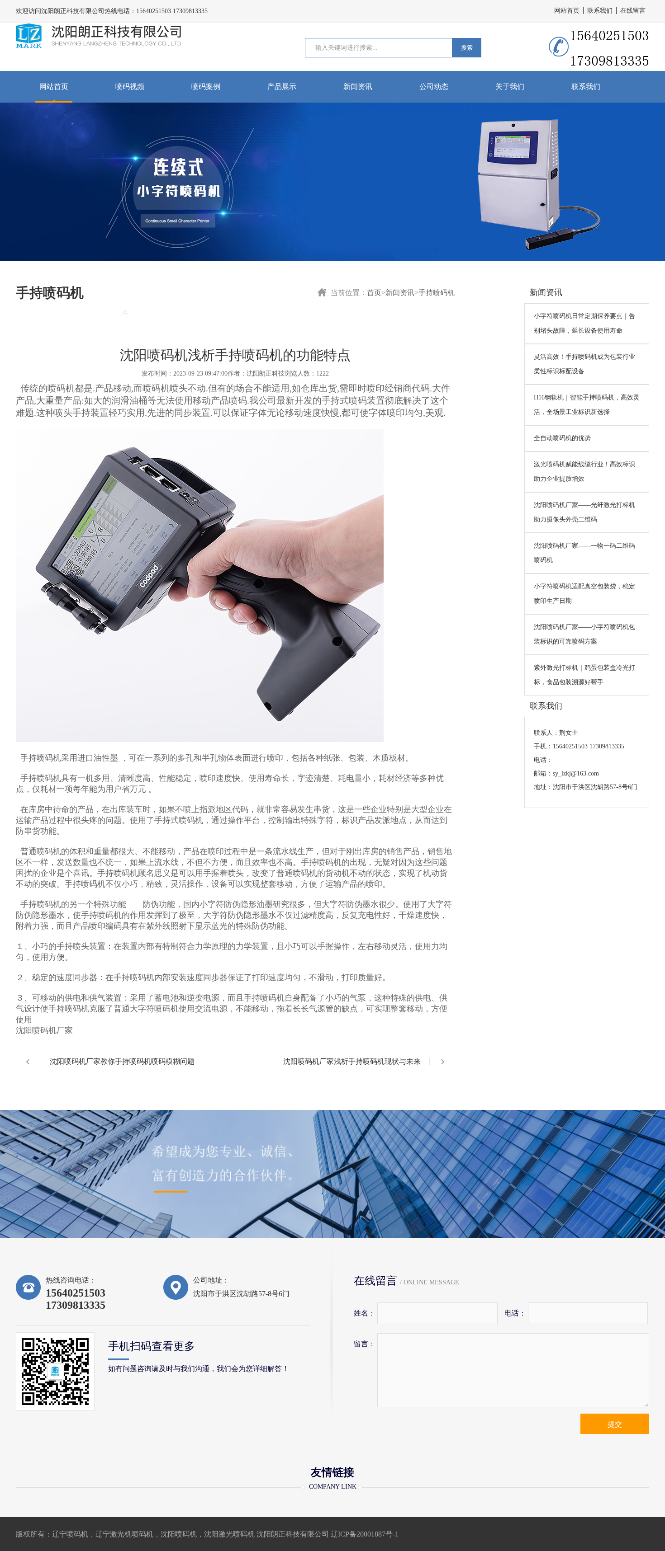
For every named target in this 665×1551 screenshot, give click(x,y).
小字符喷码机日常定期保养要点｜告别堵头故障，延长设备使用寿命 (584, 323)
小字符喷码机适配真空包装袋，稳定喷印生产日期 (584, 593)
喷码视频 (129, 86)
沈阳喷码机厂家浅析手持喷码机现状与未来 (352, 1061)
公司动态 (433, 86)
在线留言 (633, 10)
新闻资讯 (357, 86)
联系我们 (600, 10)
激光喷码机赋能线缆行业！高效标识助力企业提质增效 (584, 471)
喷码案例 (205, 86)
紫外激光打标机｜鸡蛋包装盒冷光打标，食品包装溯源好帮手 (584, 675)
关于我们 (509, 86)
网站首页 (567, 10)
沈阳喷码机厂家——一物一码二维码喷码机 (584, 553)
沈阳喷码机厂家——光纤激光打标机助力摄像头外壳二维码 (584, 512)
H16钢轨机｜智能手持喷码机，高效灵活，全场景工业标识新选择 (587, 404)
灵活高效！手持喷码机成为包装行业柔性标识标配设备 (584, 364)
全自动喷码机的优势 (562, 438)
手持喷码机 (436, 292)
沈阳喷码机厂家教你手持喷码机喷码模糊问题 (122, 1061)
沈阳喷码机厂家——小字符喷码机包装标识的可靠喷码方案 (584, 634)
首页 (374, 292)
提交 (615, 1424)
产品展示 (281, 86)
